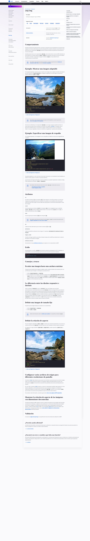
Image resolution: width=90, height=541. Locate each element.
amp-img (10, 35)
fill (27, 23)
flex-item (41, 23)
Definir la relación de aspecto (71, 31)
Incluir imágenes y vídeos (36, 187)
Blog (42, 1)
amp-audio (10, 17)
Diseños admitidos (29, 32)
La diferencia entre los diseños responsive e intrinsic (73, 27)
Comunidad (31, 1)
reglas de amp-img (34, 416)
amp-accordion (11, 10)
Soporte (46, 1)
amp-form (10, 31)
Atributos (68, 18)
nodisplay (52, 23)
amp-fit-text (11, 28)
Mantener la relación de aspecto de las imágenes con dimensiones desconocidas (73, 37)
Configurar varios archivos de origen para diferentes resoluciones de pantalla (73, 34)
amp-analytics (11, 13)
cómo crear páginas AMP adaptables (36, 120)
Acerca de (17, 1)
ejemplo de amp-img (54, 37)
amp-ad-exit (11, 11)
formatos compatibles (47, 62)
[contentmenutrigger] (73, 11)
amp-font (10, 30)
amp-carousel (11, 24)
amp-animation (11, 15)
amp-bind (10, 20)
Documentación (24, 1)
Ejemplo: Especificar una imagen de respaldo (72, 16)
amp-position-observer (13, 52)
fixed (31, 23)
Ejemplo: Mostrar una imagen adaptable (73, 14)
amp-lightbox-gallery (12, 40)
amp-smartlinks (11, 56)
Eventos (37, 1)
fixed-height (36, 23)
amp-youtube (11, 64)
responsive (58, 23)
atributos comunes (38, 243)
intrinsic (46, 23)
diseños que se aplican (46, 313)
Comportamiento (69, 12)
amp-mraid (10, 45)
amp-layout (10, 39)
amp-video (10, 60)
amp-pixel (10, 50)
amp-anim (10, 14)
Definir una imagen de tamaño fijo (72, 29)
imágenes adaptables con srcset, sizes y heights (38, 220)
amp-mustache (11, 47)
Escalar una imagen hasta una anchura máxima (73, 25)
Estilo (67, 20)
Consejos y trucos (69, 22)
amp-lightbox (11, 41)
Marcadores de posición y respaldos (38, 186)
